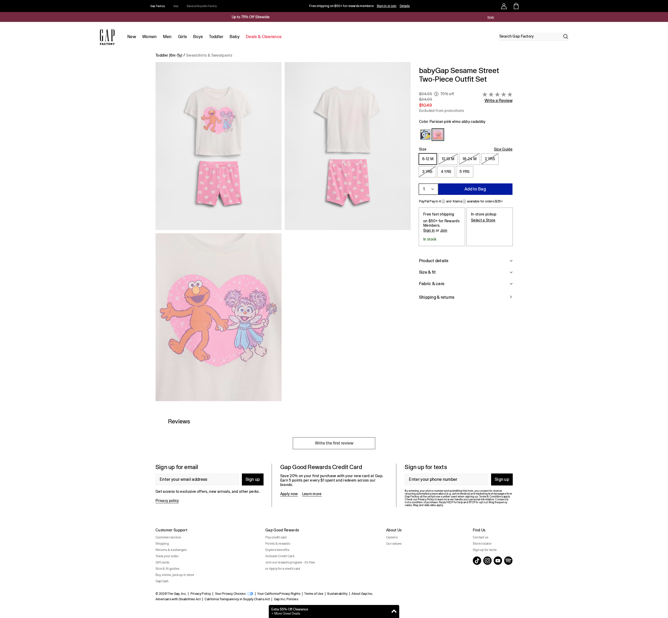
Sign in (429, 230)
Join (443, 230)
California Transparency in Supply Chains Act (237, 599)
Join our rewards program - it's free (290, 562)
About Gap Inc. (362, 594)
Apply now (289, 494)
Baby (235, 36)
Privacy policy (167, 501)
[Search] (566, 36)
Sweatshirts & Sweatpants (209, 55)
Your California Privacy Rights (278, 594)
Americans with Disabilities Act (178, 599)
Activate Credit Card (279, 556)
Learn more (312, 494)
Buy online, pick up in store (175, 575)
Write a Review (498, 100)
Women (149, 36)
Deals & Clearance (264, 36)
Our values (394, 543)
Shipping (162, 543)
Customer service (168, 537)
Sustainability (337, 594)
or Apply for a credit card (282, 569)
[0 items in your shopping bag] (515, 6)
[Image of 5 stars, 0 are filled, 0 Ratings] (497, 94)
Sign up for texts (485, 550)
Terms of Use (313, 594)
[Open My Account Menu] (504, 6)
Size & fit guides (167, 569)
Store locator (482, 543)
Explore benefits (277, 550)
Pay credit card (276, 537)
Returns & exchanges (171, 550)
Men (167, 36)
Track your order (167, 556)
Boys (198, 36)
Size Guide (503, 149)
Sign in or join (387, 6)
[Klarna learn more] (464, 201)
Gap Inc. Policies (286, 599)
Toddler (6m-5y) (169, 55)
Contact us (480, 537)
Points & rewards (277, 543)
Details (405, 6)
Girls (182, 36)
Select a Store (483, 220)
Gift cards (162, 562)
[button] (283, 233)
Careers (392, 537)
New (131, 36)
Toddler (216, 36)
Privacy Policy (200, 594)
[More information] (436, 94)
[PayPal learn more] (443, 201)
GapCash (162, 581)
